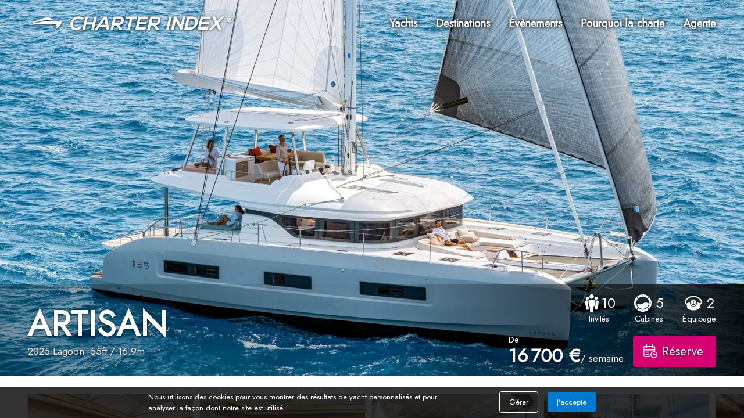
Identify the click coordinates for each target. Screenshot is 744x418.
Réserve (682, 351)
